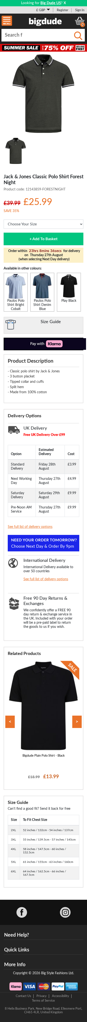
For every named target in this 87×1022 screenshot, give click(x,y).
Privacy (41, 996)
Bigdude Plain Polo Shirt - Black (43, 755)
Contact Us (23, 996)
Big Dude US (50, 3)
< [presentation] (10, 721)
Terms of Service (43, 1000)
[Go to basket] (80, 21)
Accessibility (60, 996)
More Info (14, 964)
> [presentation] (77, 721)
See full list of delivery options (30, 527)
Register (62, 10)
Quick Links (16, 950)
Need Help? (16, 935)
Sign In (79, 10)
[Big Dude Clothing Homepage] (45, 21)
